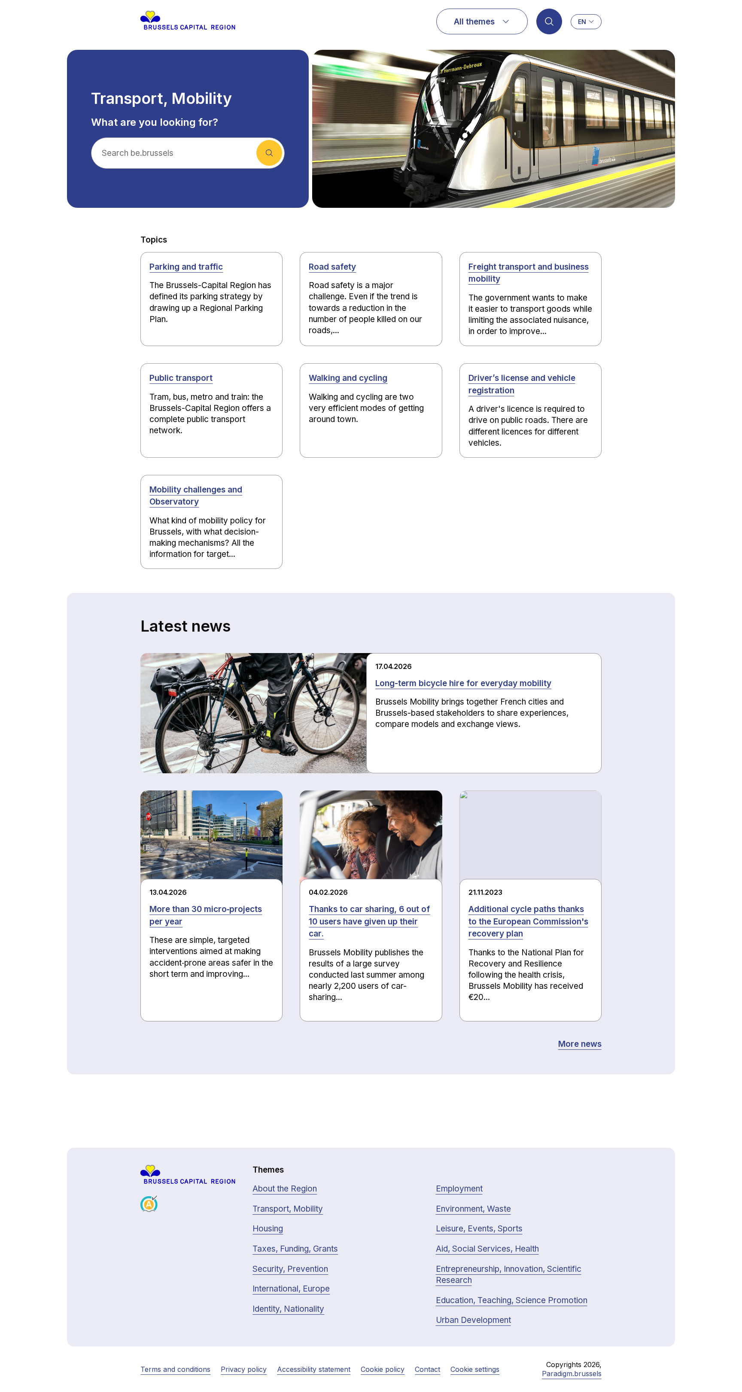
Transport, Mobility (287, 1209)
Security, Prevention (290, 1269)
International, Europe (291, 1289)
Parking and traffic (186, 267)
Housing (267, 1229)
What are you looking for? (154, 122)
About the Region (284, 1189)
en (582, 21)
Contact (427, 1369)
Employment (459, 1189)
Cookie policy (382, 1369)
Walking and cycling (348, 378)
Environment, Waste (473, 1209)
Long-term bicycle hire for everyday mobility (463, 683)
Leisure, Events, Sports (479, 1229)
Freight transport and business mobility (528, 273)
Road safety (332, 267)
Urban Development (473, 1320)
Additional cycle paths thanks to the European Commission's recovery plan (528, 921)
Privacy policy (244, 1369)
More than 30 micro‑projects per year (205, 915)
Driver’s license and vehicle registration (521, 384)
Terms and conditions (175, 1369)
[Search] (549, 21)
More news (580, 1044)
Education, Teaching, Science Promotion (511, 1300)
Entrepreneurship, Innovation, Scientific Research (508, 1275)
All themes (474, 22)
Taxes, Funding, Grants (295, 1249)
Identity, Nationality (288, 1309)
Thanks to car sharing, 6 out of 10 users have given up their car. (369, 921)
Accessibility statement (313, 1369)
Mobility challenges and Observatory (195, 496)
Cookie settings (474, 1369)
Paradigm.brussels (572, 1373)
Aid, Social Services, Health (487, 1249)
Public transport (181, 378)
